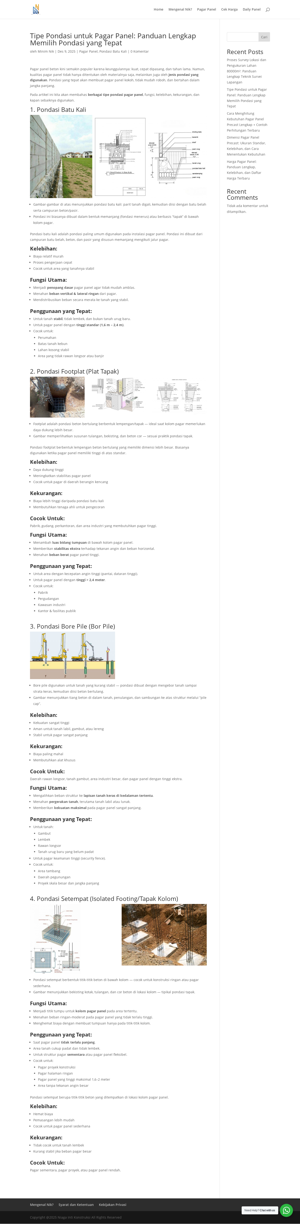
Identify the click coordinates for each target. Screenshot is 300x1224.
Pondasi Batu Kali (113, 51)
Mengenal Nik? (180, 10)
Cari (264, 37)
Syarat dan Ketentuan (76, 1204)
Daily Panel (252, 10)
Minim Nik (46, 51)
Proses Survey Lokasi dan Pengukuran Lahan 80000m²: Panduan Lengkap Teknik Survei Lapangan (246, 71)
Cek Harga (229, 10)
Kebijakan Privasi (112, 1204)
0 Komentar (140, 51)
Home (158, 10)
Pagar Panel (206, 10)
